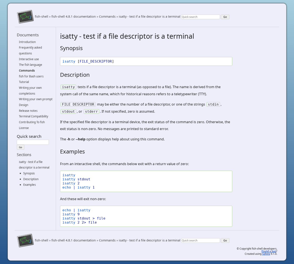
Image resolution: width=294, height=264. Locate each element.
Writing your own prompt (36, 99)
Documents (28, 34)
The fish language (30, 65)
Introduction (27, 42)
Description (31, 179)
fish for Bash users (31, 76)
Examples (29, 185)
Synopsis (29, 173)
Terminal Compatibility (33, 116)
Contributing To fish (32, 122)
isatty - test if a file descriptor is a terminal (149, 17)
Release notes (28, 111)
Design (23, 105)
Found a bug (269, 251)
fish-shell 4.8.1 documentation (73, 17)
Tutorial (24, 82)
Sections (24, 154)
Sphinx (266, 254)
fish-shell (41, 17)
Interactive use (29, 59)
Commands (107, 17)
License (24, 128)
